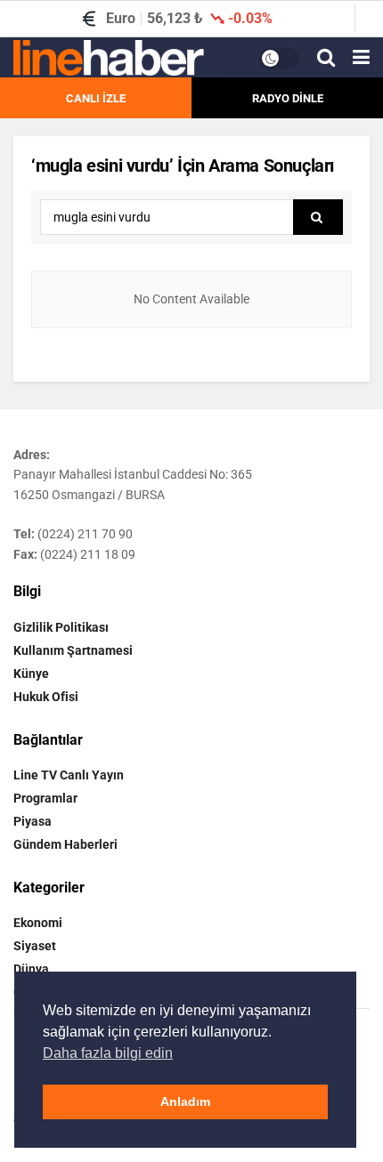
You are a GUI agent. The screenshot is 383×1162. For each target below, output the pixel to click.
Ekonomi (37, 923)
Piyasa (32, 821)
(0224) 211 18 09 (87, 554)
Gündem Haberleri (65, 844)
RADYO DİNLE (287, 98)
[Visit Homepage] (108, 58)
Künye (31, 673)
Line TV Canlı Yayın (68, 775)
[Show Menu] (361, 57)
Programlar (45, 798)
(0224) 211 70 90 (85, 534)
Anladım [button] (185, 1101)
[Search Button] (326, 57)
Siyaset (34, 946)
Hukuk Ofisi (45, 697)
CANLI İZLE (96, 98)
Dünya (31, 969)
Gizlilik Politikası (61, 627)
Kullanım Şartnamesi (73, 650)
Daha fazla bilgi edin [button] (108, 1053)
